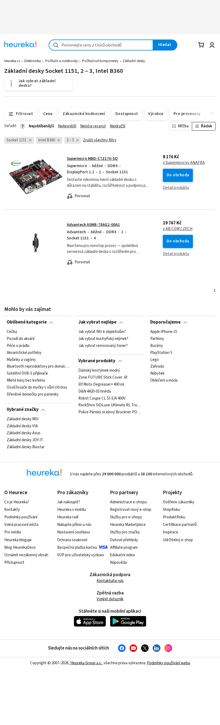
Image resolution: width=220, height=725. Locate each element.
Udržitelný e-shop (178, 540)
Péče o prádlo (18, 345)
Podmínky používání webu (168, 663)
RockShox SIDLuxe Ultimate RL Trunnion (109, 405)
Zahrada (157, 366)
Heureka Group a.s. (86, 663)
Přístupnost (14, 562)
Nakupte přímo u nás (74, 524)
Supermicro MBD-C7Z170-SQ (92, 158)
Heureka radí (67, 517)
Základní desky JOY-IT (25, 440)
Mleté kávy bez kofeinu (26, 380)
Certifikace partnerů (180, 524)
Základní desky (134, 61)
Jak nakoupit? (68, 502)
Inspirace (170, 532)
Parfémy (157, 339)
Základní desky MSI (22, 419)
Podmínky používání (20, 517)
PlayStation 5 (161, 352)
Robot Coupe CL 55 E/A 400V (102, 398)
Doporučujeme (165, 322)
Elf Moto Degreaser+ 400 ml (101, 384)
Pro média (12, 532)
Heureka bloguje (18, 540)
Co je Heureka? (16, 502)
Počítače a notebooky (61, 61)
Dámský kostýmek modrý (99, 370)
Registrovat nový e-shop (130, 509)
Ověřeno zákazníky (178, 502)
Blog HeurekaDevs (20, 547)
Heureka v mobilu (71, 509)
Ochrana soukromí (72, 540)
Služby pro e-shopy (126, 517)
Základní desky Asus (24, 433)
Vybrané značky (23, 409)
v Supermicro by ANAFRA (184, 163)
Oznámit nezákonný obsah (26, 555)
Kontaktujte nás (110, 581)
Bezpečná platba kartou (77, 547)
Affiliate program (124, 547)
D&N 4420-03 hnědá (94, 391)
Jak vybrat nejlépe (97, 322)
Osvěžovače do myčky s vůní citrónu (37, 387)
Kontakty (12, 509)
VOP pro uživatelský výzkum (80, 555)
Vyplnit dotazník (110, 599)
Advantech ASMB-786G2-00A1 (93, 225)
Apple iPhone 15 (163, 332)
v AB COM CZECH (177, 229)
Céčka (12, 332)
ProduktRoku (174, 517)
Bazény (156, 345)
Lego (154, 359)
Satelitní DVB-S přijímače (27, 373)
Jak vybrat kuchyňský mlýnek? (103, 339)
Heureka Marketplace (128, 524)
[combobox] (101, 45)
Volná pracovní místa (21, 524)
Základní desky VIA (22, 426)
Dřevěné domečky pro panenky (32, 394)
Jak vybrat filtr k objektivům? (102, 332)
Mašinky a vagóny (21, 359)
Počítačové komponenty (100, 61)
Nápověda (118, 562)
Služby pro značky (125, 532)
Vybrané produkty (96, 361)
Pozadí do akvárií (20, 339)
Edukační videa (122, 555)
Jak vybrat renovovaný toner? (103, 345)
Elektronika (32, 61)
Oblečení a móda (164, 380)
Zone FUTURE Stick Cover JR (102, 377)
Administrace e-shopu (128, 502)
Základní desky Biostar (26, 447)
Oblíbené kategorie (27, 322)
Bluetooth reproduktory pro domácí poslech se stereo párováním (38, 366)
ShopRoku (171, 509)
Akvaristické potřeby (24, 352)
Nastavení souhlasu (73, 532)
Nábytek (157, 373)
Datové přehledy (124, 540)
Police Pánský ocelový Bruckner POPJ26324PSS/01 (109, 412)
